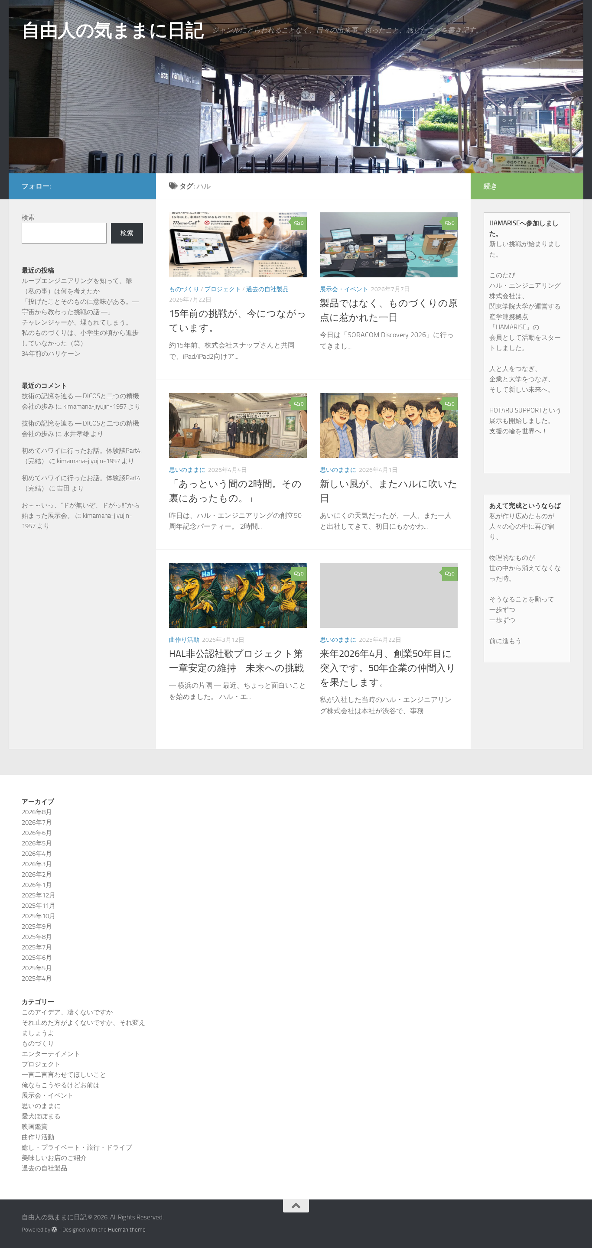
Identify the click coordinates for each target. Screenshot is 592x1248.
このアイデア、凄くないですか (67, 1012)
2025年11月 (38, 906)
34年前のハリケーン (51, 354)
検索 (28, 217)
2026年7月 (37, 822)
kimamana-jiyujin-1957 (95, 406)
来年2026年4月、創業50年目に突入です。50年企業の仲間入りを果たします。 (388, 668)
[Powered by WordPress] (54, 1229)
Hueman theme (127, 1229)
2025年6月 (37, 958)
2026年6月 (37, 833)
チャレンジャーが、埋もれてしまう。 (77, 322)
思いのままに (187, 470)
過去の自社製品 (267, 289)
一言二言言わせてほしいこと (64, 1075)
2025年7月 (37, 947)
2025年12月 (38, 895)
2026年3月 (37, 864)
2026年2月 (37, 874)
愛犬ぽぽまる (41, 1116)
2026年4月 (37, 854)
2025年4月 (37, 978)
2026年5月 (37, 843)
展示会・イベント (344, 289)
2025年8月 (37, 937)
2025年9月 (37, 926)
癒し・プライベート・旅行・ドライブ (77, 1147)
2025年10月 (38, 916)
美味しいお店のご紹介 (54, 1158)
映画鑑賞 (35, 1127)
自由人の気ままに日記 (112, 30)
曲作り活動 (184, 640)
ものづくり (184, 289)
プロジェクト (223, 289)
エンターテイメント (51, 1054)
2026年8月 (37, 812)
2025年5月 (37, 968)
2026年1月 (37, 885)
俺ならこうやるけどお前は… (63, 1085)
